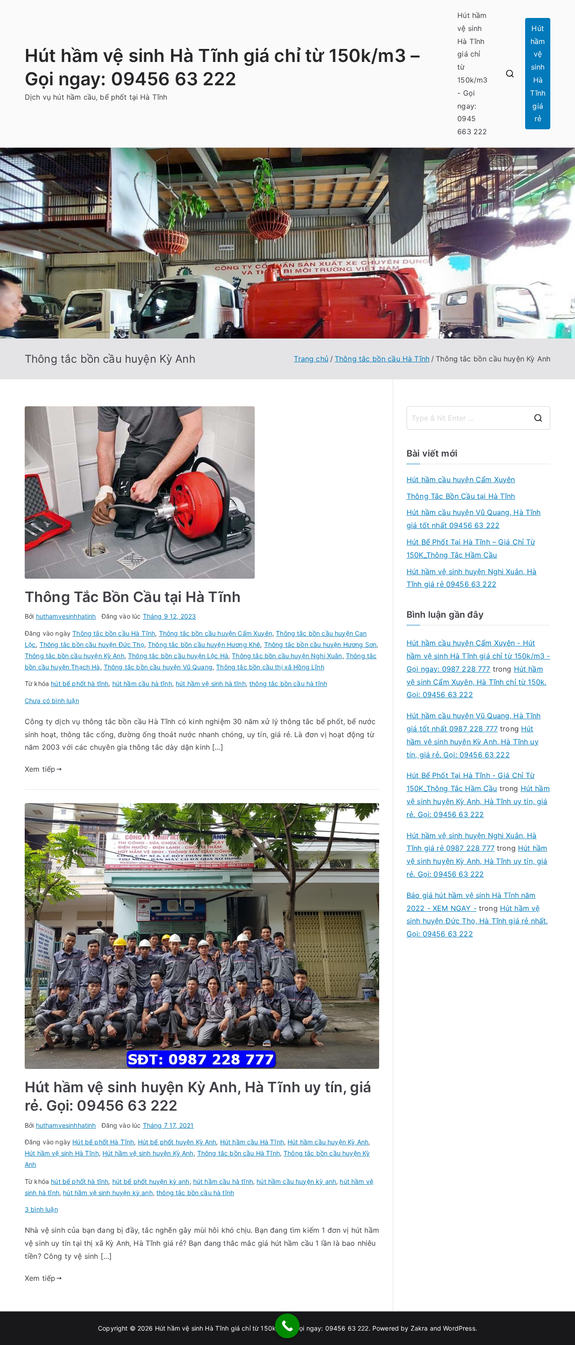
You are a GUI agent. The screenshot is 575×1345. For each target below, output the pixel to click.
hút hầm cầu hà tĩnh (142, 683)
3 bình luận (41, 1209)
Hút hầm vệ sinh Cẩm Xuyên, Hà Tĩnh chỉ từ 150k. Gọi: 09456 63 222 (476, 681)
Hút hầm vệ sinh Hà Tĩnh (62, 1153)
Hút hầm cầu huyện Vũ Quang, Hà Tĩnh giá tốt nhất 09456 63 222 (474, 519)
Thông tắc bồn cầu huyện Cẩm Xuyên (215, 633)
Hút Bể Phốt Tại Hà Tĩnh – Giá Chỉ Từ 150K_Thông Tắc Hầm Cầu (471, 548)
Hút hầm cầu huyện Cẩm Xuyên (461, 479)
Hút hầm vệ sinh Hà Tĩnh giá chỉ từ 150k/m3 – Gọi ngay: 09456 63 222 (262, 1328)
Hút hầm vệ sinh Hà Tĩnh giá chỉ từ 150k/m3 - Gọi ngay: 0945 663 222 (472, 73)
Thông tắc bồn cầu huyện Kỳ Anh (74, 655)
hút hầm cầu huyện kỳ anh (296, 1181)
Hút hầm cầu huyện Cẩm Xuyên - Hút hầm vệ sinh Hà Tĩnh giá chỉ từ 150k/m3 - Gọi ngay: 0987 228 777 (478, 655)
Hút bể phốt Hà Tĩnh (103, 1142)
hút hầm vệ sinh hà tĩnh (211, 683)
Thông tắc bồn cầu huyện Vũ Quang (158, 667)
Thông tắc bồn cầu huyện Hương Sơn (320, 644)
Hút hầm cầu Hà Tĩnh (252, 1142)
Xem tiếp (40, 769)
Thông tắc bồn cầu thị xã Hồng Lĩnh (270, 667)
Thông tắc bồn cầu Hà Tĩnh (113, 633)
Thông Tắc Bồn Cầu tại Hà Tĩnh (133, 597)
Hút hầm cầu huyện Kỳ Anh (328, 1142)
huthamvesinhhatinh (66, 616)
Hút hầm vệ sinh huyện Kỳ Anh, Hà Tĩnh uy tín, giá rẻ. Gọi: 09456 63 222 (473, 741)
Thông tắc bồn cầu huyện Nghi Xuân (287, 655)
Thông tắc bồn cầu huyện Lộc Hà (178, 655)
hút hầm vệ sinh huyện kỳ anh (107, 1192)
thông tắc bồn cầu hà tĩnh (288, 683)
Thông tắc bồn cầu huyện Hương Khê (204, 644)
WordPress (459, 1328)
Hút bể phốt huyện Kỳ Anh (177, 1142)
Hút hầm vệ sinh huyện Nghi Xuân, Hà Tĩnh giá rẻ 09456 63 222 (472, 578)
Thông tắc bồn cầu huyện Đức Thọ (92, 644)
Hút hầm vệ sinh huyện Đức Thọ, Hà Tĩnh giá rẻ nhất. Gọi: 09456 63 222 (477, 921)
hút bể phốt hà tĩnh (79, 683)
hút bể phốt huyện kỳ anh (151, 1181)
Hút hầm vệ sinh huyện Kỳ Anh (147, 1153)
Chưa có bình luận (52, 700)
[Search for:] (478, 418)
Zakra (419, 1328)
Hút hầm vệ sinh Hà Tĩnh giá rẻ (537, 73)
